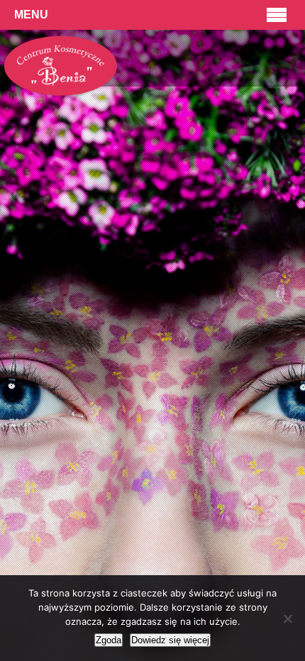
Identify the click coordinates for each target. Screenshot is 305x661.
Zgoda (108, 640)
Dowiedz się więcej (170, 640)
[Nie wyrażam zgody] (287, 618)
